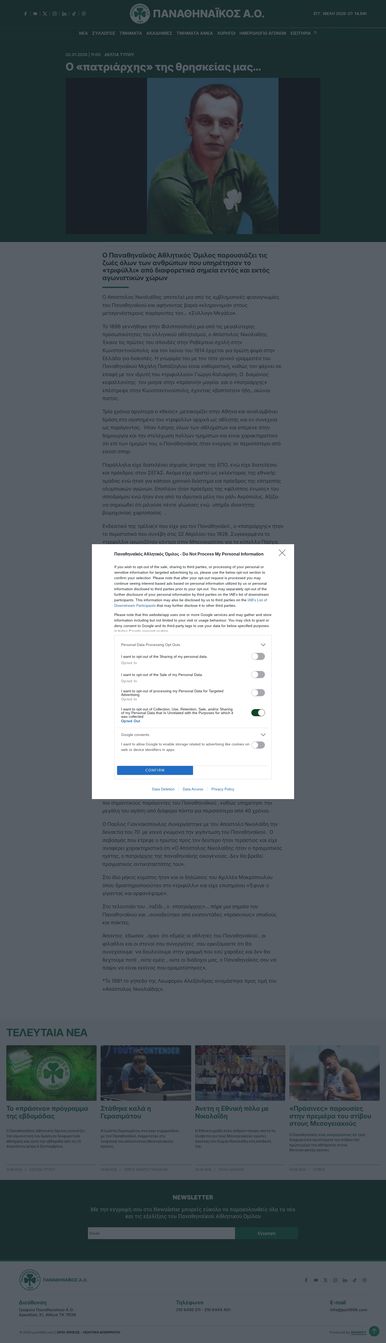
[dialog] (193, 671)
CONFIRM (155, 770)
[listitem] (193, 645)
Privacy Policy (222, 789)
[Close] (284, 554)
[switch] (258, 656)
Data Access (193, 789)
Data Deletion (163, 789)
